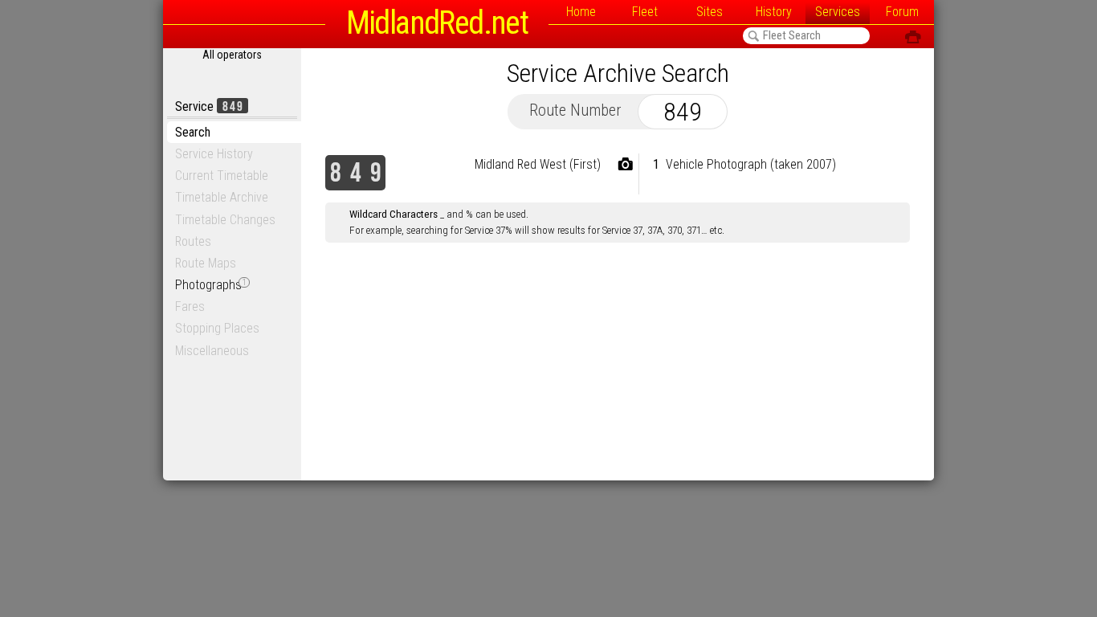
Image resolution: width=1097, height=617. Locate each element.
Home (581, 11)
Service (209, 106)
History (774, 11)
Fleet (645, 11)
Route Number (575, 110)
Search (192, 132)
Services (837, 11)
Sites (709, 11)
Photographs (211, 284)
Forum (902, 11)
